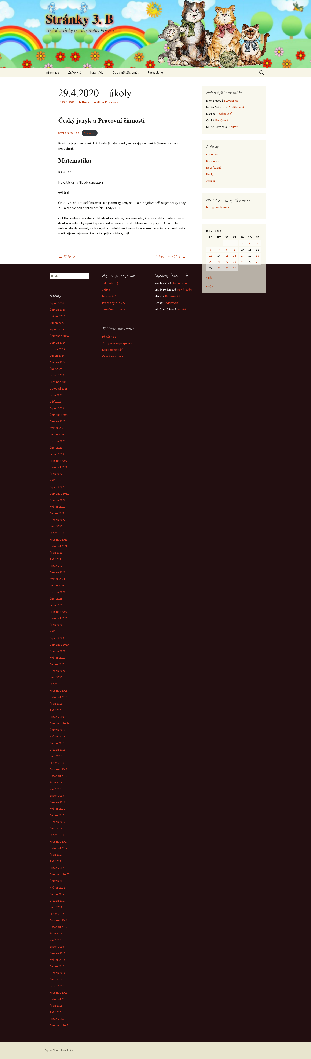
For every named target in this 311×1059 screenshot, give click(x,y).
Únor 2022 (56, 526)
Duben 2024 (57, 356)
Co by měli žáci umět (126, 73)
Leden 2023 (57, 454)
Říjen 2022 (56, 474)
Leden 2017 (57, 914)
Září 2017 (55, 861)
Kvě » (209, 286)
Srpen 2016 (57, 946)
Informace (52, 73)
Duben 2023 (57, 434)
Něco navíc (213, 161)
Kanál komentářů (113, 350)
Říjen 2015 (56, 1006)
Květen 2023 (57, 428)
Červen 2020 (57, 651)
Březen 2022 (57, 520)
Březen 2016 (57, 973)
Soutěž (233, 127)
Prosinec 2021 (58, 539)
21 (218, 262)
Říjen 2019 (56, 704)
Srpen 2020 (57, 638)
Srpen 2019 (57, 717)
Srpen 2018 (57, 795)
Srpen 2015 (57, 1019)
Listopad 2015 (58, 999)
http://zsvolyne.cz (217, 207)
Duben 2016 (57, 966)
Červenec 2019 (59, 723)
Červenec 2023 (59, 415)
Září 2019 (55, 710)
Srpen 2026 (57, 303)
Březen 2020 (57, 671)
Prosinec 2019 (58, 690)
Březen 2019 (57, 749)
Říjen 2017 (56, 855)
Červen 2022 (57, 500)
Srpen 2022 (57, 487)
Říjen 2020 (56, 625)
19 (257, 256)
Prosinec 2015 (58, 992)
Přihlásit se (109, 336)
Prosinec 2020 (58, 612)
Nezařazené (214, 167)
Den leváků (109, 296)
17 (242, 256)
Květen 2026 (57, 316)
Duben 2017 (57, 894)
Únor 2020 (56, 677)
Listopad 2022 (58, 467)
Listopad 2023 (58, 388)
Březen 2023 (57, 441)
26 (257, 262)
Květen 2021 (57, 579)
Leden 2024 (57, 375)
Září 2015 (55, 1012)
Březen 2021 (57, 592)
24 (242, 262)
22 (227, 262)
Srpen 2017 (57, 868)
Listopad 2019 (58, 697)
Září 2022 (55, 480)
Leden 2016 (57, 986)
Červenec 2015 (59, 1025)
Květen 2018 (57, 809)
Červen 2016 (57, 953)
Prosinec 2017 (58, 841)
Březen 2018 (57, 822)
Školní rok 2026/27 (113, 309)
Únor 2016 (56, 979)
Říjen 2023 (56, 395)
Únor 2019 (56, 756)
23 (234, 262)
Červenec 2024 (59, 336)
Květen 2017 (57, 887)
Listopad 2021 (58, 546)
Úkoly (85, 102)
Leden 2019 (57, 763)
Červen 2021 (57, 572)
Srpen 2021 (57, 566)
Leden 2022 (57, 533)
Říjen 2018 (56, 782)
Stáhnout (89, 133)
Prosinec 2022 (58, 461)
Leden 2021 (57, 605)
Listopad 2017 (58, 848)
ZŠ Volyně (74, 73)
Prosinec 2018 (58, 769)
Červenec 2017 (59, 874)
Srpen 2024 (57, 329)
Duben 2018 (57, 815)
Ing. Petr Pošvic (65, 1050)
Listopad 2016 (58, 927)
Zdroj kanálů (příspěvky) (117, 343)
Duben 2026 (57, 323)
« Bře (209, 277)
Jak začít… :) (110, 283)
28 (218, 268)
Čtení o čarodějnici (69, 133)
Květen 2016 (57, 960)
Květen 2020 (57, 658)
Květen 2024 (57, 349)
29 (227, 268)
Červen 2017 (57, 881)
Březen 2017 (57, 900)
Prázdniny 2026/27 (113, 303)
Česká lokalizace (112, 356)
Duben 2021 (57, 585)
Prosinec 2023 (58, 382)
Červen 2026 (57, 310)
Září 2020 (55, 631)
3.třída (106, 290)
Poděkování (236, 107)
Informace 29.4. (171, 256)
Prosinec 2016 (58, 920)
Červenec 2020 (59, 644)
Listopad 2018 (58, 776)
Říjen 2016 (56, 933)
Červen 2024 (57, 342)
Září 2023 (55, 401)
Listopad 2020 (58, 618)
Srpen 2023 (57, 408)
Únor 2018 (56, 828)
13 (210, 256)
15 (227, 256)
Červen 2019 (57, 730)
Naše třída (96, 73)
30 (234, 268)
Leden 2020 (57, 684)
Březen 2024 (57, 362)
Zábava (67, 256)
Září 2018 (55, 789)
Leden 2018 (57, 835)
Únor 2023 (56, 447)
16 (234, 256)
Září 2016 (55, 940)
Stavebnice (231, 101)
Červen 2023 (57, 421)
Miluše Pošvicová (107, 102)
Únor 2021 (56, 598)
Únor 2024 (56, 369)
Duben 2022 (57, 513)
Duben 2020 (57, 664)
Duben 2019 (57, 743)
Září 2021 (55, 559)
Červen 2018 (57, 802)
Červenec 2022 (59, 493)
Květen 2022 (57, 507)
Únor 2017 (56, 907)
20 (210, 262)
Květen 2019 (57, 736)
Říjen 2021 (56, 552)
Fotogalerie (155, 73)
